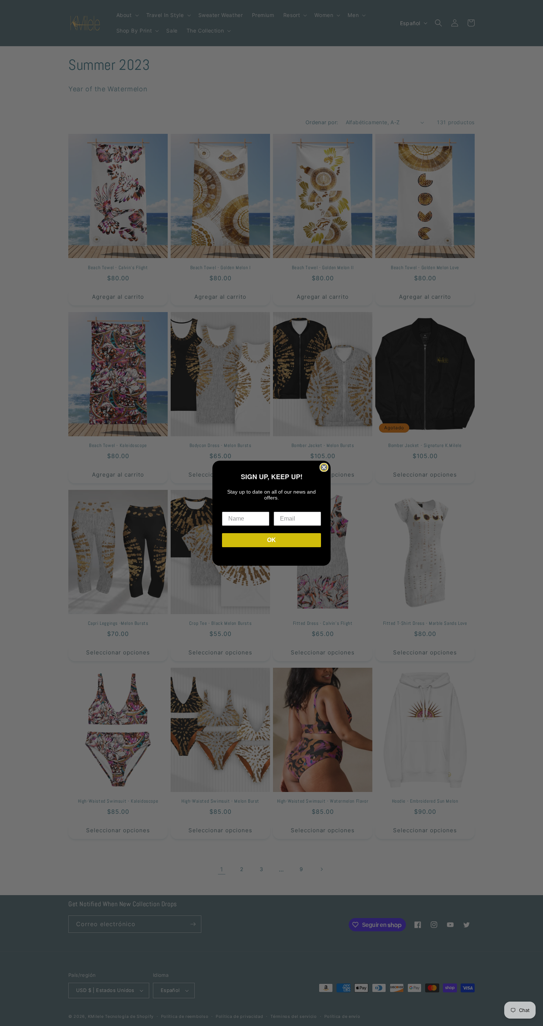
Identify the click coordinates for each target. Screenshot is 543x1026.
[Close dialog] (324, 467)
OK (271, 540)
